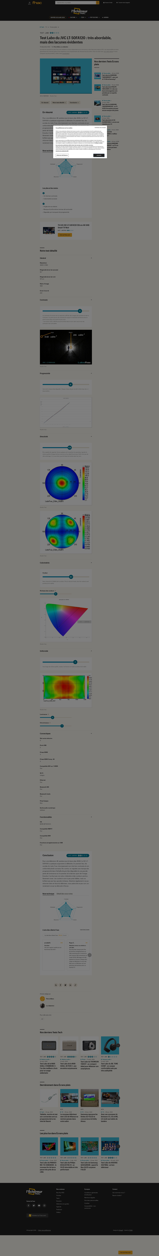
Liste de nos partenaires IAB (62, 151)
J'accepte (99, 155)
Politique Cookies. (98, 143)
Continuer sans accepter (100, 127)
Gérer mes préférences (62, 155)
